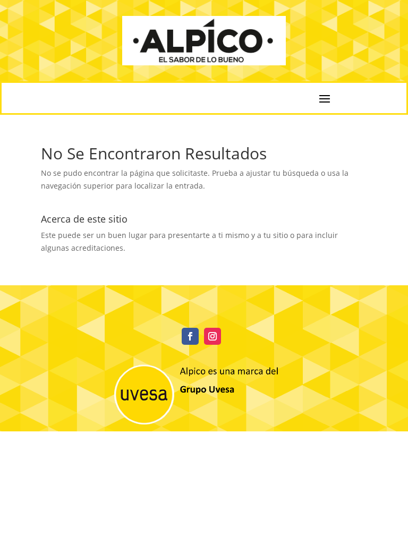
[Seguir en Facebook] (190, 336)
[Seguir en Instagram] (212, 336)
